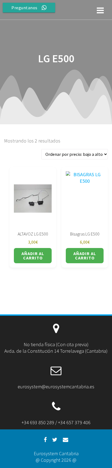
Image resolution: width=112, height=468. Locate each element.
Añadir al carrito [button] (32, 256)
